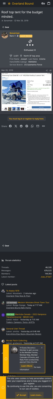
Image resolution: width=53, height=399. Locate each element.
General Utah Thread (15, 329)
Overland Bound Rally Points (18, 308)
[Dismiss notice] (41, 348)
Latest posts (11, 284)
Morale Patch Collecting (16, 340)
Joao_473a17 (46, 277)
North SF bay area (32, 56)
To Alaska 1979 (12, 291)
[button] (4, 3)
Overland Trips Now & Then (18, 296)
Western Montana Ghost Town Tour (28, 302)
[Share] (47, 70)
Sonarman (8, 20)
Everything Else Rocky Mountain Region (23, 334)
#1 (51, 70)
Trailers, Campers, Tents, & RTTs (20, 322)
